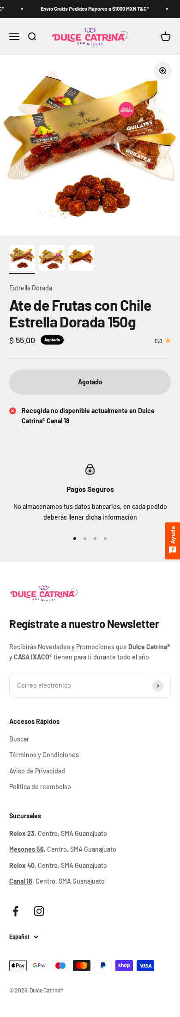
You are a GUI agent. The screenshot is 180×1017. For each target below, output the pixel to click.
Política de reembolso (40, 787)
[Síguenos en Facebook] (15, 911)
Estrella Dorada (30, 288)
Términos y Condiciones (44, 755)
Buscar (19, 739)
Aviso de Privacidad (37, 771)
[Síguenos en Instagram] (39, 911)
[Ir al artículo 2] (52, 259)
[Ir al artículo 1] (22, 259)
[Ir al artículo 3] (81, 259)
